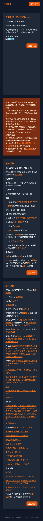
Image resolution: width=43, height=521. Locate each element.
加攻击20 (9, 464)
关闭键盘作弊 (25, 320)
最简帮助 (29, 148)
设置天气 (19, 380)
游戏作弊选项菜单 (28, 487)
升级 (25, 348)
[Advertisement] (21, 70)
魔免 (20, 444)
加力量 (30, 348)
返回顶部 (32, 272)
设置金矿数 (26, 370)
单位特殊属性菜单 (13, 480)
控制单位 (13, 411)
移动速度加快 (11, 448)
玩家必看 (20, 143)
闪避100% (10, 456)
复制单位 (24, 408)
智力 (29, 263)
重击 (7, 452)
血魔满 (17, 226)
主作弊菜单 (19, 241)
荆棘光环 (17, 431)
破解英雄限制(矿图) (13, 370)
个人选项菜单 (26, 480)
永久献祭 (24, 448)
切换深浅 (34, 4)
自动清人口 (29, 339)
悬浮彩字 (27, 360)
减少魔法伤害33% (20, 460)
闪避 (19, 452)
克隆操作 (17, 408)
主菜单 (8, 472)
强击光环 (9, 435)
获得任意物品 (22, 390)
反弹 (16, 456)
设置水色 (27, 380)
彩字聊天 (19, 360)
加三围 (16, 351)
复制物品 (31, 351)
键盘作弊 (9, 146)
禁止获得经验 (16, 356)
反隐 (19, 448)
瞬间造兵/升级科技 (15, 363)
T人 (12, 382)
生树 (7, 377)
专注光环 (28, 427)
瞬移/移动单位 (11, 405)
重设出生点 (26, 377)
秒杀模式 (25, 464)
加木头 (20, 256)
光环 (15, 427)
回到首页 (7, 4)
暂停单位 (29, 411)
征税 (21, 382)
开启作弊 (14, 301)
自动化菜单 (29, 476)
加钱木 (12, 360)
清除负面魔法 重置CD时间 (26, 202)
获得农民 (30, 414)
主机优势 (19, 296)
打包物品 (21, 354)
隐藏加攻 (21, 405)
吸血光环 (9, 431)
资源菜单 (20, 476)
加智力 (10, 351)
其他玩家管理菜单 (13, 487)
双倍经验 (17, 377)
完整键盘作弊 (18, 329)
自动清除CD (30, 336)
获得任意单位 (11, 390)
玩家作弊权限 (22, 325)
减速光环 (24, 435)
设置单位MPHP (19, 414)
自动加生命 (19, 339)
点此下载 (32, 45)
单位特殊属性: (11, 423)
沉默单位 (9, 408)
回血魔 (8, 206)
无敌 (7, 444)
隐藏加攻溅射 (30, 405)
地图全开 (17, 234)
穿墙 (15, 444)
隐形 (11, 444)
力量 (9, 260)
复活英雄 (18, 348)
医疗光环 (17, 439)
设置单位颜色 (20, 416)
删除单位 (21, 411)
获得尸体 (9, 397)
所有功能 (18, 174)
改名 (7, 386)
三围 (23, 266)
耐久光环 (24, 431)
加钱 (7, 256)
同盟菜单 (9, 490)
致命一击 (13, 452)
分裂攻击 (9, 460)
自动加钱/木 (20, 336)
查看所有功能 (29, 143)
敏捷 (34, 260)
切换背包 (23, 351)
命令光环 (9, 439)
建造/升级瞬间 (19, 222)
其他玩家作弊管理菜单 (19, 483)
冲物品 (14, 354)
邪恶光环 (17, 435)
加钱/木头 (12, 230)
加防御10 (17, 464)
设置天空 (11, 380)
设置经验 (29, 354)
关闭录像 (9, 322)
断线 (16, 382)
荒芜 (11, 377)
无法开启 (9, 305)
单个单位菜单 (21, 248)
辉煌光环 (20, 427)
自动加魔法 (10, 339)
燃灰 (20, 456)
